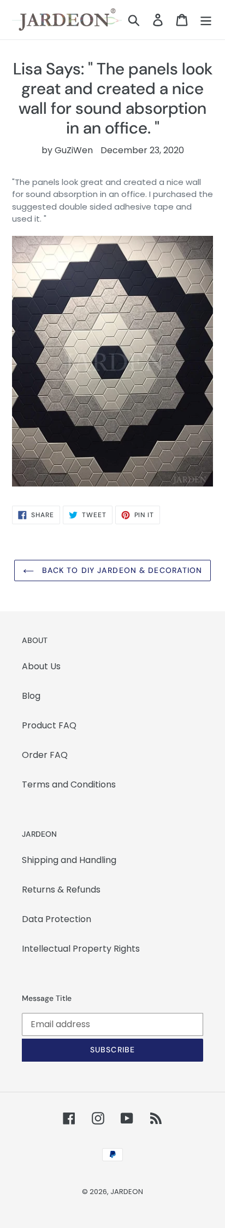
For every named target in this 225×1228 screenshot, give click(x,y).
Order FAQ (45, 755)
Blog (31, 696)
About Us (41, 666)
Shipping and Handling (69, 860)
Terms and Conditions (69, 784)
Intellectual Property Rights (81, 948)
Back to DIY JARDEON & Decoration (121, 570)
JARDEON (126, 1191)
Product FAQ (49, 725)
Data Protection (56, 919)
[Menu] (206, 20)
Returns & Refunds (61, 889)
